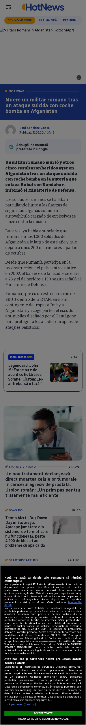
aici (31, 635)
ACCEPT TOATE (43, 713)
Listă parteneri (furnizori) (20, 704)
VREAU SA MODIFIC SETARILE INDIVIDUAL (43, 718)
